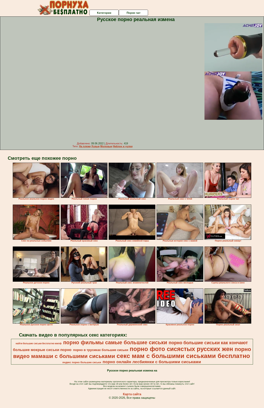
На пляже (85, 146)
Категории (104, 12)
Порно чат (134, 12)
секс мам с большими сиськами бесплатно (183, 355)
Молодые (106, 146)
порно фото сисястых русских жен (181, 349)
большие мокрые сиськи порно (42, 350)
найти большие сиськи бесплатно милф (39, 343)
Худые (95, 146)
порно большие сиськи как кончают (208, 342)
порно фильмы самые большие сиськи (115, 342)
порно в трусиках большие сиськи (100, 350)
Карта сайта (132, 394)
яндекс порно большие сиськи (81, 362)
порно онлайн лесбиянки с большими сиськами (152, 362)
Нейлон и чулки (123, 146)
